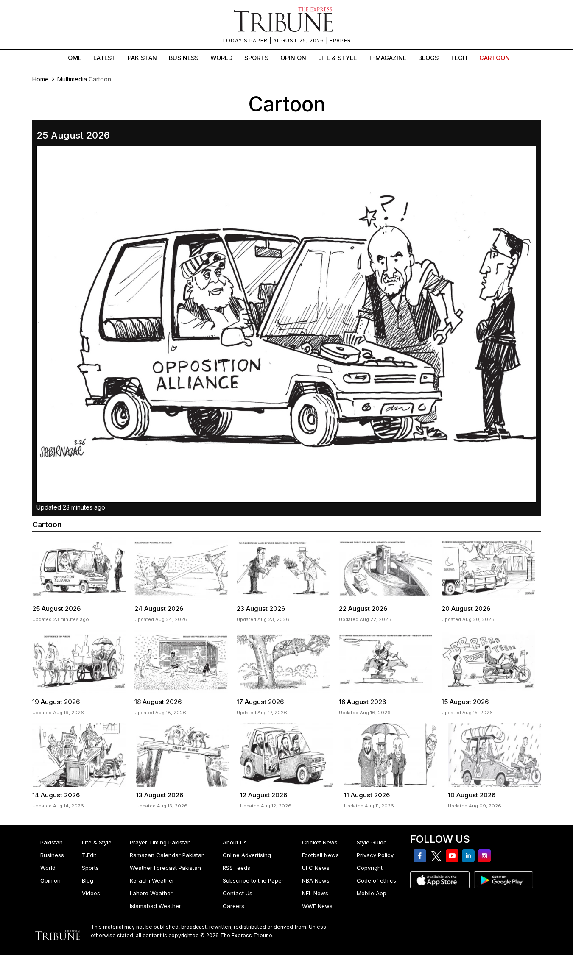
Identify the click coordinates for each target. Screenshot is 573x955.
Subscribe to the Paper (253, 880)
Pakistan (142, 57)
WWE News (317, 905)
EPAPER (340, 40)
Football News (320, 855)
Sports (256, 57)
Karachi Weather (152, 880)
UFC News (316, 867)
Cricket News (320, 842)
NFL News (315, 893)
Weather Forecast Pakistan (165, 867)
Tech (458, 57)
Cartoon (494, 57)
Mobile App (371, 893)
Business (183, 57)
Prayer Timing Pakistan (160, 842)
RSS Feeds (236, 867)
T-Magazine (387, 57)
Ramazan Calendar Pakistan (167, 855)
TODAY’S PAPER (245, 40)
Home (72, 57)
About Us (235, 842)
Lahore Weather (151, 893)
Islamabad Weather (155, 905)
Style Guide (372, 842)
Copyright (370, 867)
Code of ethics (376, 880)
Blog (87, 880)
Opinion (293, 57)
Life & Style (337, 57)
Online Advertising (247, 855)
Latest (104, 57)
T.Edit (89, 855)
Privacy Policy (375, 855)
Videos (91, 893)
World (221, 57)
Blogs (428, 57)
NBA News (316, 880)
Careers (233, 905)
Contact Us (237, 893)
